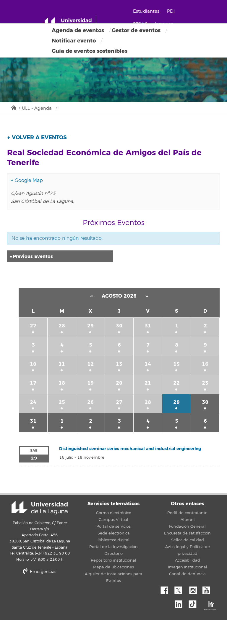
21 (148, 383)
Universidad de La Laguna (40, 507)
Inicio (13, 107)
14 (148, 364)
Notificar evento (74, 40)
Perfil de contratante (187, 513)
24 (33, 402)
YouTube (208, 588)
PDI (171, 11)
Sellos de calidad (187, 540)
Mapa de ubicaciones (113, 567)
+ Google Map (27, 180)
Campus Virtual (113, 519)
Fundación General (187, 526)
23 (205, 383)
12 (90, 364)
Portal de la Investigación (113, 546)
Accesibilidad (187, 560)
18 (62, 383)
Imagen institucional (187, 567)
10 (33, 364)
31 (148, 326)
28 (62, 326)
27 (33, 326)
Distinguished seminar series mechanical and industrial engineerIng (130, 449)
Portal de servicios (113, 526)
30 (119, 326)
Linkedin (180, 602)
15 (176, 364)
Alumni (187, 519)
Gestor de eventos (136, 30)
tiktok (194, 602)
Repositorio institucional (113, 560)
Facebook (166, 588)
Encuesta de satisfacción (187, 533)
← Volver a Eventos (37, 137)
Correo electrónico (113, 513)
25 (62, 402)
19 (90, 383)
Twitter (180, 588)
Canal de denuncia (187, 574)
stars (69, 591)
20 (119, 383)
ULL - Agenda (37, 108)
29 (90, 326)
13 (119, 364)
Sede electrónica (114, 533)
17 (33, 383)
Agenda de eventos (78, 30)
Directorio (113, 553)
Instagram (194, 588)
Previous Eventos (31, 256)
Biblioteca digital (113, 540)
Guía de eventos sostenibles (89, 51)
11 (62, 364)
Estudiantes (146, 11)
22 (176, 383)
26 (90, 402)
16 (205, 364)
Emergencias (42, 571)
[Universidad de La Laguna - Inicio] (70, 23)
